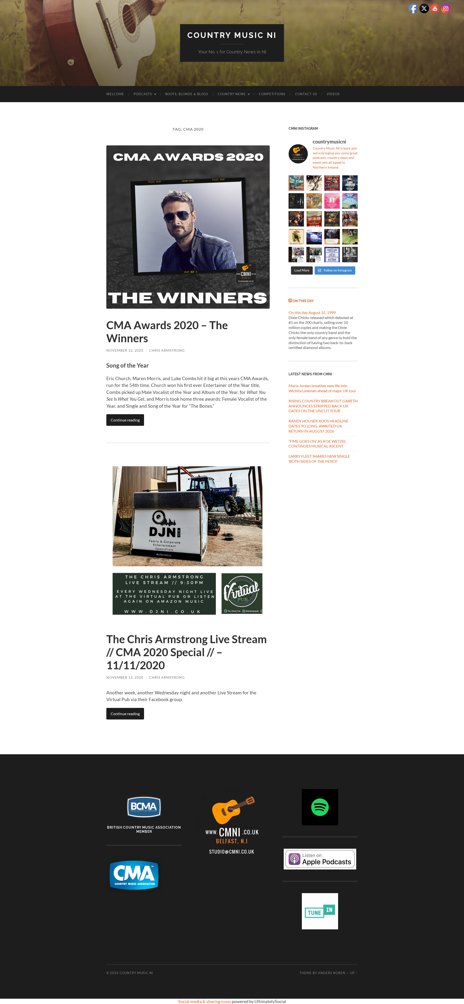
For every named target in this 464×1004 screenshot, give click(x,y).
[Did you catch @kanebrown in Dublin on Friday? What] (350, 236)
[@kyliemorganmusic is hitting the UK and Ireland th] (350, 219)
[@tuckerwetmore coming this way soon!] (296, 236)
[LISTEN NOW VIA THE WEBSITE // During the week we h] (296, 201)
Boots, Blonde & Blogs (186, 94)
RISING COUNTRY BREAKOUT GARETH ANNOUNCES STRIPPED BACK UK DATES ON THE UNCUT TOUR (323, 406)
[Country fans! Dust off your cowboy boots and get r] (350, 183)
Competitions (272, 94)
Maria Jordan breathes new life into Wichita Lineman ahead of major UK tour (322, 388)
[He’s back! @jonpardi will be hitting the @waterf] (296, 219)
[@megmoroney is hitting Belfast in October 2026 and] (332, 201)
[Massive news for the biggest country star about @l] (332, 236)
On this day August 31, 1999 (312, 312)
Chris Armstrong (167, 350)
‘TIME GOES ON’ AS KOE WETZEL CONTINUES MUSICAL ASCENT (317, 444)
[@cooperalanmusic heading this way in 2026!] (332, 219)
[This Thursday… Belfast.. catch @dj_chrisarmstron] (350, 254)
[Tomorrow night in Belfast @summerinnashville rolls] (314, 219)
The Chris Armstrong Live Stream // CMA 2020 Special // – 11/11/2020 (186, 652)
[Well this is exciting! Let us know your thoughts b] (332, 254)
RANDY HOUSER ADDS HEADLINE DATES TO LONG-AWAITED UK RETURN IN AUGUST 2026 (318, 426)
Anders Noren (331, 973)
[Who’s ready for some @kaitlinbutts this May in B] (332, 183)
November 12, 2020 (124, 350)
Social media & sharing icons (205, 1001)
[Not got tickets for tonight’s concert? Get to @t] (296, 254)
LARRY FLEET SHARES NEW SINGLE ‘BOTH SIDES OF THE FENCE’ (319, 458)
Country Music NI (232, 35)
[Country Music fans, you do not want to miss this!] (314, 254)
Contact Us (306, 94)
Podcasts (143, 94)
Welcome (115, 94)
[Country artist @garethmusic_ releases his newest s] (314, 183)
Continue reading (125, 420)
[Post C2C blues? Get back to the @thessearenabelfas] (296, 183)
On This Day (303, 301)
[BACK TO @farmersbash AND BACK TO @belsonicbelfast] (350, 201)
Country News (232, 94)
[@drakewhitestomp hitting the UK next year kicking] (314, 201)
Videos (333, 94)
